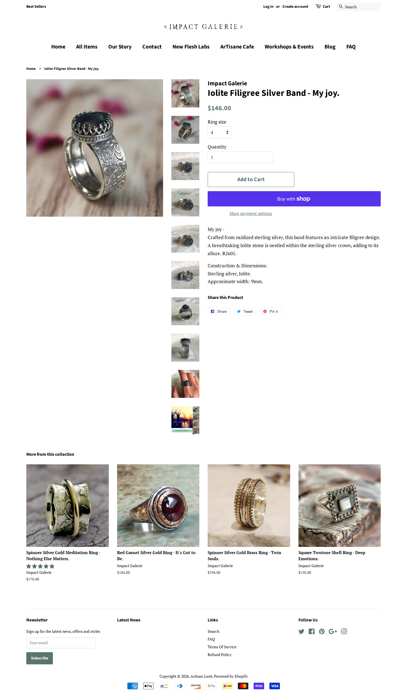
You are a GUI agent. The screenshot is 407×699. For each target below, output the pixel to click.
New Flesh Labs (191, 47)
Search (213, 631)
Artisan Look (201, 676)
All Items (86, 47)
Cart (326, 6)
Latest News (128, 620)
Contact (152, 47)
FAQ (351, 47)
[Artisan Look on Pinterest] (322, 632)
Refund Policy (219, 654)
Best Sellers (36, 6)
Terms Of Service (222, 646)
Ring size (217, 122)
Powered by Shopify (231, 676)
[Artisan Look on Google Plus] (333, 632)
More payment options (251, 213)
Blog (330, 47)
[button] (40, 566)
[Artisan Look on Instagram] (344, 632)
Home (58, 47)
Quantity (217, 147)
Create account (295, 6)
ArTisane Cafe (237, 47)
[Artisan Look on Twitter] (301, 632)
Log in (268, 6)
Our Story (120, 47)
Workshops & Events (289, 47)
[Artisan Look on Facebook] (311, 632)
